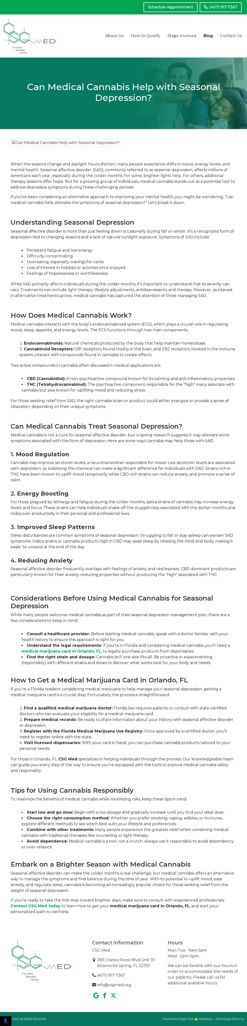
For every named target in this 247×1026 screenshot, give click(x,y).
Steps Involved (181, 35)
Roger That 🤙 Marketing (195, 1019)
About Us (114, 35)
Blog (208, 35)
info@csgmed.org (113, 985)
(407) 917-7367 (222, 7)
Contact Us (231, 35)
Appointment (170, 7)
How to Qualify (145, 35)
